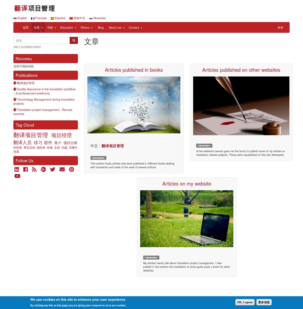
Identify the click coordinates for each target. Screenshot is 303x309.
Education (66, 27)
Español (59, 18)
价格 (50, 147)
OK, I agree (245, 302)
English (22, 18)
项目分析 (70, 142)
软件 (48, 142)
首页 (26, 27)
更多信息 (264, 302)
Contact (134, 27)
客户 (57, 142)
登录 (280, 27)
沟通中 (73, 147)
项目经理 (61, 135)
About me (115, 27)
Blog (101, 27)
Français (40, 18)
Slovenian (99, 18)
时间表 (17, 147)
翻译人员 (22, 142)
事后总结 (29, 147)
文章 (37, 27)
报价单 (41, 147)
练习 (38, 142)
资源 (16, 151)
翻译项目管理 (25, 83)
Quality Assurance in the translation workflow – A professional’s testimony (44, 91)
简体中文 (79, 18)
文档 (57, 147)
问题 (64, 147)
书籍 (50, 27)
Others (85, 27)
